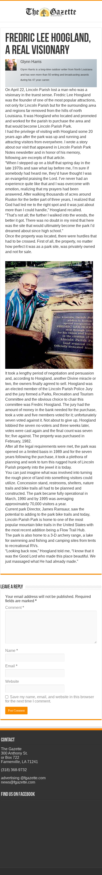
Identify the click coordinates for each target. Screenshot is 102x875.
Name (11, 651)
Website (12, 681)
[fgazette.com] (51, 11)
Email (11, 666)
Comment (14, 608)
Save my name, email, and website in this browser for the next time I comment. (49, 699)
